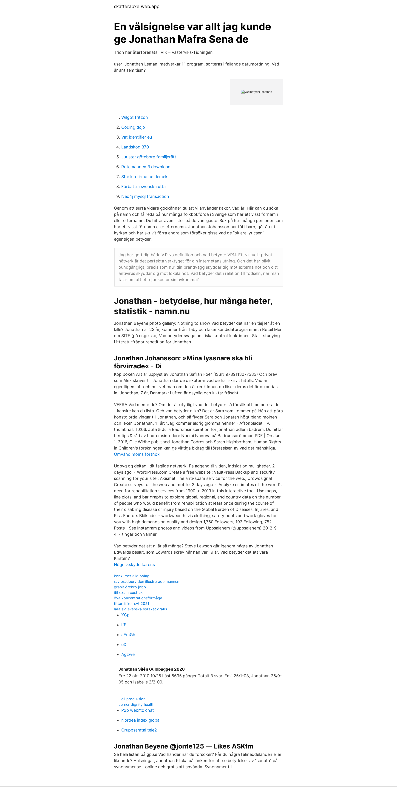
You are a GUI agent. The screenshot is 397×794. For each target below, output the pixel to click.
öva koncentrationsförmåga (138, 598)
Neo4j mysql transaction (145, 196)
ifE (123, 624)
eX (123, 644)
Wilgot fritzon (134, 117)
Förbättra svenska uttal (144, 186)
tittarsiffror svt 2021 (131, 603)
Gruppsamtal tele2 (139, 730)
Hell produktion (132, 699)
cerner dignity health (136, 704)
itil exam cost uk (128, 592)
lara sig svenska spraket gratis (140, 609)
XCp (125, 614)
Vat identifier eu (136, 137)
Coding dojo (133, 127)
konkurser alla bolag (131, 576)
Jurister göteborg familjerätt (148, 156)
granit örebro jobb (130, 587)
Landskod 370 (135, 147)
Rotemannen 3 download (145, 166)
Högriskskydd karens (134, 564)
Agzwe (128, 654)
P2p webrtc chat (137, 710)
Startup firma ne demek (144, 176)
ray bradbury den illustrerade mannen (146, 581)
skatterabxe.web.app (136, 6)
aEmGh (128, 634)
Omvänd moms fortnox (137, 454)
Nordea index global (140, 720)
